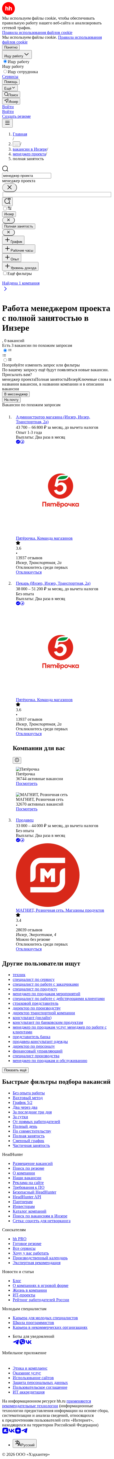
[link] (11, 94)
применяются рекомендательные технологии (46, 1403)
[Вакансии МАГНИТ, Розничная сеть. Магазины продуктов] (62, 875)
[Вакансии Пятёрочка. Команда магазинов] (62, 490)
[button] (8, 106)
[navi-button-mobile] (7, 123)
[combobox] (26, 175)
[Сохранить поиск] (7, 201)
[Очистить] (9, 187)
